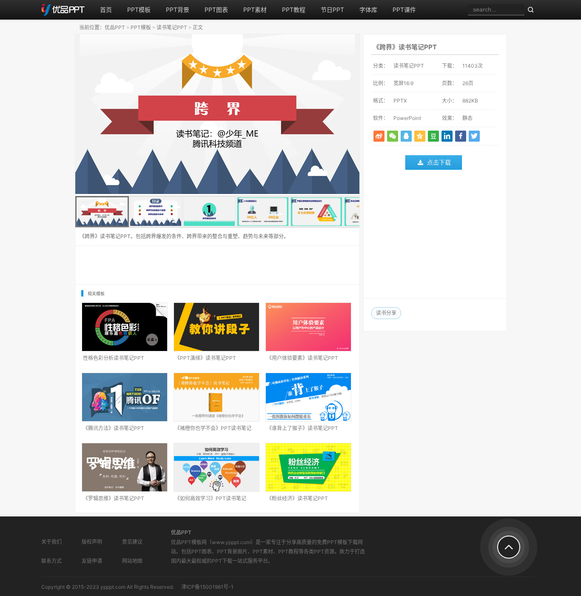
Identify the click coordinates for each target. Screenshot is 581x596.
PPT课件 (404, 9)
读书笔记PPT (172, 27)
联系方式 (51, 561)
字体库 (368, 9)
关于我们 (51, 542)
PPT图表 (216, 9)
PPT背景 (177, 9)
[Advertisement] (435, 236)
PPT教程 (293, 9)
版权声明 (92, 542)
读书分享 (386, 313)
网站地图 (132, 561)
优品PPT (115, 27)
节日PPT (332, 9)
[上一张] (146, 115)
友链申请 (92, 561)
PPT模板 (139, 9)
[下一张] (288, 115)
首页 (106, 9)
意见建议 (132, 542)
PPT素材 (255, 9)
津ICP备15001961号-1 (207, 587)
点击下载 (439, 162)
